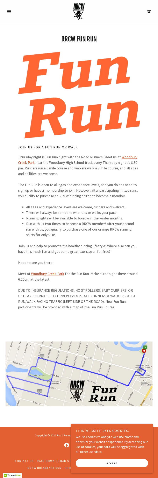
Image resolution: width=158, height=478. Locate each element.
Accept (112, 463)
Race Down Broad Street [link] (58, 461)
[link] (79, 11)
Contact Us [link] (24, 461)
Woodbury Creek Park (47, 273)
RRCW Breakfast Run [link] (45, 468)
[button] (16, 11)
